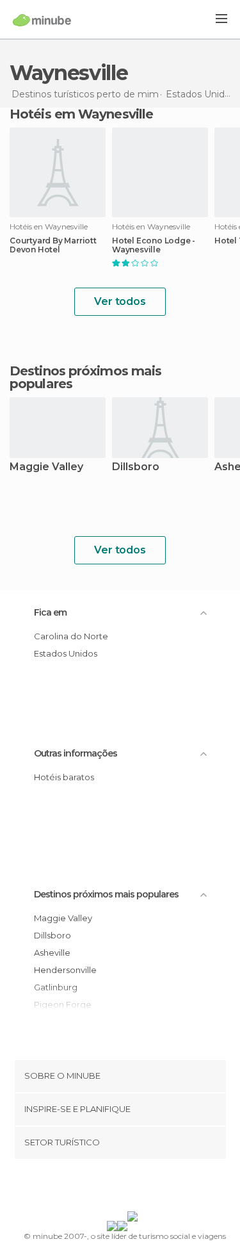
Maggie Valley (46, 467)
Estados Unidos (65, 653)
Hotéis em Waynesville (81, 114)
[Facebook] (99, 1187)
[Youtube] (149, 1187)
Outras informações (75, 753)
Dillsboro (135, 467)
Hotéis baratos (64, 777)
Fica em (50, 612)
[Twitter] (116, 1187)
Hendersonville (65, 970)
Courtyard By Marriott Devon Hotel (53, 245)
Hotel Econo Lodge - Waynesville (153, 245)
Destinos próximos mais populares (85, 377)
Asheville (52, 952)
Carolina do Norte (71, 636)
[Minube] (42, 20)
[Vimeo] (133, 1187)
